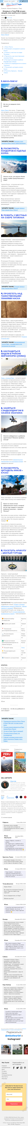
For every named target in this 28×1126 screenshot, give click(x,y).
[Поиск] (18, 1)
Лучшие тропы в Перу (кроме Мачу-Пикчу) (13, 209)
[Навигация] (2, 4)
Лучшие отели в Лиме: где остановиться (12, 734)
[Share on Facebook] (17, 796)
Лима (23, 648)
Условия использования (15, 1029)
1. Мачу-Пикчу (8, 47)
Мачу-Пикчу (5, 35)
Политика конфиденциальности (14, 1120)
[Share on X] (21, 796)
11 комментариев (10, 796)
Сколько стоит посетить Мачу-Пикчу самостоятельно (14, 142)
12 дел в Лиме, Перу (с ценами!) (13, 731)
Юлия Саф (9, 17)
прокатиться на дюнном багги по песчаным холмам (12, 460)
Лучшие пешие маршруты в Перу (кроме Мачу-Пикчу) (14, 728)
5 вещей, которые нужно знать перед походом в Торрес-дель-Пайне (13, 739)
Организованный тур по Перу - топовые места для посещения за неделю (13, 344)
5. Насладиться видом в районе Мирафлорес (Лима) (13, 61)
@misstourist (13, 1035)
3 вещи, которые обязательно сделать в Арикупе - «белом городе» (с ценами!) (14, 606)
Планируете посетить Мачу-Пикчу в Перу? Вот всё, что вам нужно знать (14, 723)
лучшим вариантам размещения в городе (13, 613)
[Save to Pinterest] (25, 796)
